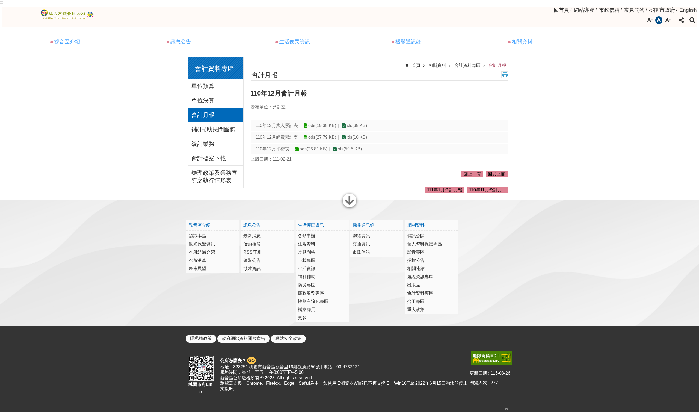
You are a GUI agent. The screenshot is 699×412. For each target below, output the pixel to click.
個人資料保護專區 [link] (424, 244)
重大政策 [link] (416, 309)
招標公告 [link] (416, 260)
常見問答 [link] (634, 10)
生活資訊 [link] (306, 268)
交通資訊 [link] (361, 244)
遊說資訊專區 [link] (420, 276)
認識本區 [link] (197, 235)
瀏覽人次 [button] (478, 382)
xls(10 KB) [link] (357, 137)
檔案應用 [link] (306, 309)
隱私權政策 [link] (201, 338)
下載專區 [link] (306, 260)
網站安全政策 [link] (288, 338)
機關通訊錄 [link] (408, 42)
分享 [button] (681, 20)
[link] (491, 358)
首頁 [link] (416, 65)
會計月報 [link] (202, 115)
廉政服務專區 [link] (311, 293)
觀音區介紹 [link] (67, 42)
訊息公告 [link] (180, 42)
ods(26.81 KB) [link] (313, 149)
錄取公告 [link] (252, 260)
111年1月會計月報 (444, 190)
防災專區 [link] (306, 285)
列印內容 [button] (504, 74)
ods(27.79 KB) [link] (322, 137)
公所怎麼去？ (237, 360)
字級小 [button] (650, 20)
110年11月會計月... (487, 190)
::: (1, 2)
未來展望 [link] (197, 268)
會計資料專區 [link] (467, 65)
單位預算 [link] (202, 86)
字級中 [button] (658, 20)
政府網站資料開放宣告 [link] (243, 338)
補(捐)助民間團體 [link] (213, 129)
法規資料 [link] (306, 244)
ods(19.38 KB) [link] (322, 125)
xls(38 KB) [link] (357, 125)
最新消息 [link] (252, 235)
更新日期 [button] (478, 373)
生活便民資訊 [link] (294, 42)
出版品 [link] (413, 285)
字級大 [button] (668, 20)
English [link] (688, 10)
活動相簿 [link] (252, 244)
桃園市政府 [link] (662, 10)
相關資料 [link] (522, 42)
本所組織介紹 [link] (202, 252)
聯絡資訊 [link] (361, 235)
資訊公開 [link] (416, 235)
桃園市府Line (200, 388)
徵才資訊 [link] (252, 268)
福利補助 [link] (306, 276)
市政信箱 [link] (609, 10)
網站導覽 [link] (584, 10)
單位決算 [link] (202, 100)
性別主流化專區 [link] (313, 301)
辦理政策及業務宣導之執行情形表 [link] (214, 176)
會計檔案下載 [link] (208, 158)
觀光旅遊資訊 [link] (202, 244)
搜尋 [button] (692, 20)
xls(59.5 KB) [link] (350, 149)
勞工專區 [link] (416, 301)
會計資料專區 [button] (214, 68)
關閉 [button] (349, 206)
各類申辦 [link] (306, 235)
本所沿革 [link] (197, 260)
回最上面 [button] (496, 174)
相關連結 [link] (416, 268)
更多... (304, 317)
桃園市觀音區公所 (68, 14)
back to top (506, 408)
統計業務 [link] (202, 144)
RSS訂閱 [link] (252, 252)
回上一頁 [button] (472, 174)
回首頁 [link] (561, 10)
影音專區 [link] (416, 252)
